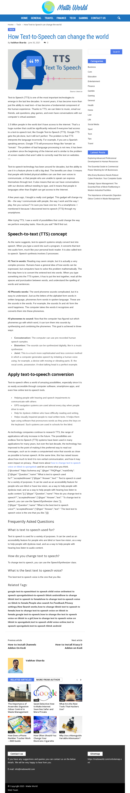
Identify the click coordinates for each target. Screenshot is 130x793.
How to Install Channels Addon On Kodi (22, 646)
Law (89, 115)
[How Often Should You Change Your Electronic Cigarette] (45, 724)
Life (89, 120)
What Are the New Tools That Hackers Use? (69, 706)
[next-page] (80, 680)
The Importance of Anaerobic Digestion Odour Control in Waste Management (18, 707)
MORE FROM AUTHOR (48, 679)
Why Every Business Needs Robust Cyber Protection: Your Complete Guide (105, 177)
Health (91, 105)
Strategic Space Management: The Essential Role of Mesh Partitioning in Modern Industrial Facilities (104, 186)
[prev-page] (77, 680)
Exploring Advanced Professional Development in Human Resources (103, 160)
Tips (89, 139)
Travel (49, 18)
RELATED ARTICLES (21, 679)
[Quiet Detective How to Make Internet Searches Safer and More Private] (45, 692)
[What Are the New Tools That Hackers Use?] (70, 692)
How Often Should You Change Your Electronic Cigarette (45, 738)
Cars (90, 72)
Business (92, 67)
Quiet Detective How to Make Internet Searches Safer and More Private (44, 707)
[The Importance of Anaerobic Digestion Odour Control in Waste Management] (19, 692)
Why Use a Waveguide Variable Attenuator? (70, 737)
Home (24, 18)
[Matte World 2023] (65, 7)
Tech (72, 18)
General (36, 18)
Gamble (91, 91)
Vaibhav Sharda (18, 42)
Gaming (83, 18)
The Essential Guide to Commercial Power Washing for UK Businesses (103, 168)
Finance (61, 18)
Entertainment (94, 81)
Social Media (93, 124)
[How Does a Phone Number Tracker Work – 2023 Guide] (19, 724)
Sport (90, 129)
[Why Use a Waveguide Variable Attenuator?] (70, 724)
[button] (118, 18)
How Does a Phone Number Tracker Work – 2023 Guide (19, 738)
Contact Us (98, 18)
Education (92, 77)
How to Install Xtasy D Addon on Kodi (68, 646)
